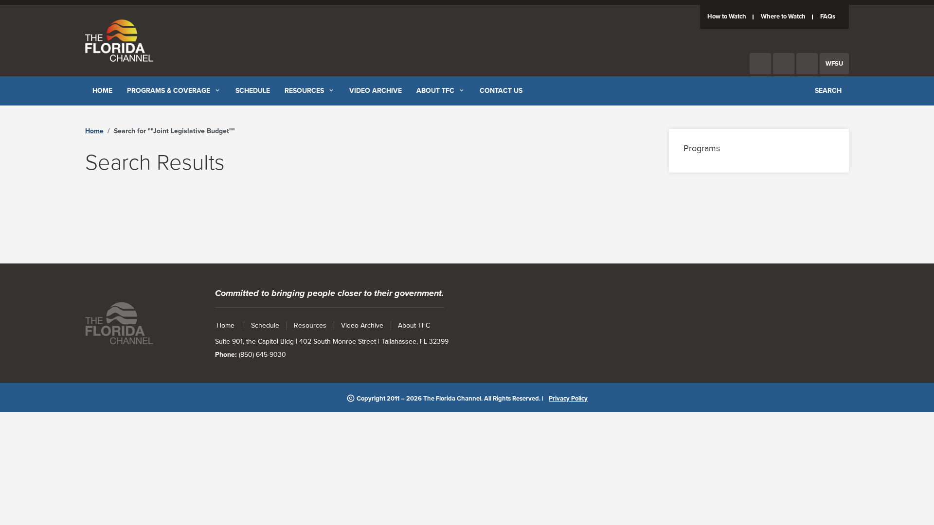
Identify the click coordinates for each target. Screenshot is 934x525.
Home (94, 131)
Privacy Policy (568, 398)
